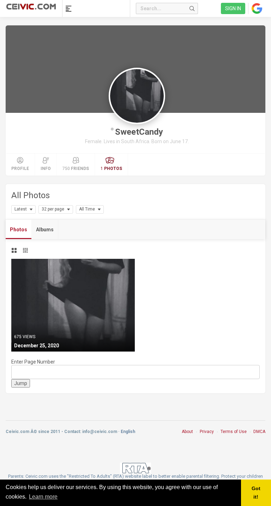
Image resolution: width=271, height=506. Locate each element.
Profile (20, 168)
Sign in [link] (233, 8)
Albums (45, 229)
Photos (18, 229)
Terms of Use (234, 431)
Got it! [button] (256, 493)
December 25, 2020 (36, 345)
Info (46, 168)
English (128, 431)
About (187, 431)
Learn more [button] (43, 497)
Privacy (207, 431)
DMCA (259, 431)
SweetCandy (139, 132)
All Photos (30, 195)
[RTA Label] (135, 467)
